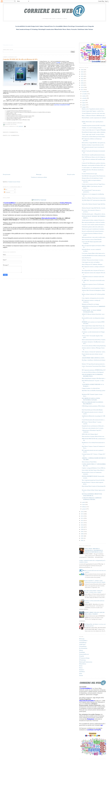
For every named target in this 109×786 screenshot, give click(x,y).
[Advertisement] (54, 35)
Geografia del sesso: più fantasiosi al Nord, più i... (93, 426)
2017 (82, 89)
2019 (82, 85)
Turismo (81, 675)
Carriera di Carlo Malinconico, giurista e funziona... (94, 163)
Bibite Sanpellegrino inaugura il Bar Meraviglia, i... (94, 378)
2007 (82, 531)
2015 (82, 514)
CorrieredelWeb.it (83, 640)
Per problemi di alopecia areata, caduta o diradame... (94, 132)
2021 (82, 80)
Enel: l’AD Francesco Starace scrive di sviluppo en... (94, 157)
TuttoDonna (82, 671)
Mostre (80, 666)
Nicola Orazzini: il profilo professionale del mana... (93, 155)
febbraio (84, 506)
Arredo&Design (82, 642)
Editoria (81, 650)
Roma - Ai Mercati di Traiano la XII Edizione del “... (94, 115)
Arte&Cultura (82, 644)
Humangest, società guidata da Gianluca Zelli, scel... (94, 165)
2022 (82, 78)
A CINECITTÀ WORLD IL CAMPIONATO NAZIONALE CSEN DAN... (92, 498)
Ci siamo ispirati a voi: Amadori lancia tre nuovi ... (93, 167)
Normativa (81, 669)
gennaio (84, 509)
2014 (82, 516)
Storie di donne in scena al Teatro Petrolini (92, 239)
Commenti (7, 192)
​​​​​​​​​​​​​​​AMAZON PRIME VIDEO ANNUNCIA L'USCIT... (93, 358)
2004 (82, 538)
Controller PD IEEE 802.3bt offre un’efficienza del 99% (20, 59)
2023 (82, 76)
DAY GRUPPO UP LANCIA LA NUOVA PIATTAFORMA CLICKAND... (91, 399)
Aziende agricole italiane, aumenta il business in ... (93, 220)
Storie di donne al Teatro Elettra (89, 462)
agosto (84, 100)
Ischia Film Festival (86, 257)
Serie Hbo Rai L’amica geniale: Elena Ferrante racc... (94, 176)
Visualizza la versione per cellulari (39, 177)
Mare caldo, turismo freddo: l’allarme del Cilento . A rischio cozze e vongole (93, 591)
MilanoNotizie (82, 664)
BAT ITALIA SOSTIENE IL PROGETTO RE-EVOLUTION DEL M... (92, 494)
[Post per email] (24, 126)
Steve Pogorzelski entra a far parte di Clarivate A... (93, 270)
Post (6, 189)
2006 (82, 533)
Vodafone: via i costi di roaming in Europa (91, 127)
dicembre (84, 91)
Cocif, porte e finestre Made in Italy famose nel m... (93, 253)
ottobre (84, 96)
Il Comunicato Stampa (84, 658)
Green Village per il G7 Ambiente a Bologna (92, 264)
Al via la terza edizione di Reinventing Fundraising (94, 345)
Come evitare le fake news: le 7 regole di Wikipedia (94, 130)
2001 (82, 540)
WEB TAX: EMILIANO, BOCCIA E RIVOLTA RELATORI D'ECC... (92, 403)
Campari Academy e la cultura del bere (91, 388)
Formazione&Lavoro (84, 654)
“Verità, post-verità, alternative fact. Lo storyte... (93, 428)
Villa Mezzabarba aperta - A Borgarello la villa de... (94, 214)
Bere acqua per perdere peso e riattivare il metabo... (93, 222)
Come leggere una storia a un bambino (91, 262)
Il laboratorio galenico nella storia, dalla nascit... (93, 227)
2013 (82, 518)
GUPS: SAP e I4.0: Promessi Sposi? (90, 434)
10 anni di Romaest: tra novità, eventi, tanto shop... (93, 113)
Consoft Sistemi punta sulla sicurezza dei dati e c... (93, 420)
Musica (81, 667)
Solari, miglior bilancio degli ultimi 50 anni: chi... (93, 325)
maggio (84, 107)
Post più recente (6, 174)
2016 (82, 511)
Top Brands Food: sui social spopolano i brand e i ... (94, 288)
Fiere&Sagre (82, 652)
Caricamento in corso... (8, 45)
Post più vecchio (71, 174)
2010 (82, 525)
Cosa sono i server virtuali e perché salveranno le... (93, 224)
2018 (82, 87)
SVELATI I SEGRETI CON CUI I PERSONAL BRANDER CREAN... (92, 375)
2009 (82, 527)
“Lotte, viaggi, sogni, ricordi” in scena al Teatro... (93, 134)
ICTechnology (82, 660)
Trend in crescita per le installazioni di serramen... (93, 229)
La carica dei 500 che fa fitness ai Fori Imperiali (93, 372)
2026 (82, 69)
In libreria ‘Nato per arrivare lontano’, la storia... (93, 260)
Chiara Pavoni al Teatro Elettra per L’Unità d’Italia (93, 136)
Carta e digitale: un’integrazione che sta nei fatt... (93, 298)
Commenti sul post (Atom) (14, 181)
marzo (83, 504)
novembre (84, 93)
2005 (82, 536)
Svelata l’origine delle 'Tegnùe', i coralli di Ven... (93, 111)
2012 (82, 520)
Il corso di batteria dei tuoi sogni (89, 173)
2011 (82, 522)
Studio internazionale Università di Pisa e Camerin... (94, 339)
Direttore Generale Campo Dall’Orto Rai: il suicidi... (94, 208)
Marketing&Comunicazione (85, 662)
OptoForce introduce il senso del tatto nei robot (93, 145)
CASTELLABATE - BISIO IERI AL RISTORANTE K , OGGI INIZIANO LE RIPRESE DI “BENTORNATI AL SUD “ (93, 550)
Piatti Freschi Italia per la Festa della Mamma (92, 410)
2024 (82, 74)
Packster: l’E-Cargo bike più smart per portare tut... (93, 364)
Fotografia (81, 656)
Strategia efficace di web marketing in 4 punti (92, 178)
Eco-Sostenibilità (83, 648)
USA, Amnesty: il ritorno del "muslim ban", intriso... (94, 352)
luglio (83, 102)
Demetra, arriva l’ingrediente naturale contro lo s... (93, 109)
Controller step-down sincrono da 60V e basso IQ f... (94, 125)
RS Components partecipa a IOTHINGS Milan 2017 (94, 370)
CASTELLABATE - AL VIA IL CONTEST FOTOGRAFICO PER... (91, 311)
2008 (82, 529)
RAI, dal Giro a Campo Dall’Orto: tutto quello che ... (94, 142)
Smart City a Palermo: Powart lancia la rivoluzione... (94, 198)
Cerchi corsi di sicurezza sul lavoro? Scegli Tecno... (94, 184)
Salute (80, 673)
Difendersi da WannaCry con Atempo (90, 304)
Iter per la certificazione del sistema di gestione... (93, 231)
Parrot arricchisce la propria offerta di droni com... (93, 436)
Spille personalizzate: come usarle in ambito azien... (94, 237)
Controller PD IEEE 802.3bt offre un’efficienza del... (94, 255)
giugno (84, 105)
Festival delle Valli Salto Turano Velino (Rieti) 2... (93, 470)
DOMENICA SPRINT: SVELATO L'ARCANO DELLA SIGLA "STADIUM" (94, 613)
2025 (82, 72)
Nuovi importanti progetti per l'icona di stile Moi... (93, 480)
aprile (83, 502)
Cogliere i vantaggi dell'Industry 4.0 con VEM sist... (94, 468)
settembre (84, 98)
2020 (82, 83)
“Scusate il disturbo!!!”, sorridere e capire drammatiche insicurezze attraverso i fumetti (94, 581)
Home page (38, 174)
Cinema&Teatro (83, 646)
